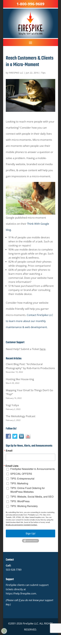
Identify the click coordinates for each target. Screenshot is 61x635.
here (43, 349)
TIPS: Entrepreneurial (22, 478)
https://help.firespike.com (21, 593)
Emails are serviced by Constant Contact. (21, 524)
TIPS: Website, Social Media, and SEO (31, 496)
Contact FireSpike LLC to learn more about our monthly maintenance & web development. (29, 321)
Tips (43, 72)
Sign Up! (30, 533)
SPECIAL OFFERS (21, 473)
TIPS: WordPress (20, 501)
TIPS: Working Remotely (24, 506)
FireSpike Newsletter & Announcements (32, 469)
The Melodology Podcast (20, 416)
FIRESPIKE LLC (16, 72)
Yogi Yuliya (12, 405)
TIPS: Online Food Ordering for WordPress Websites (27, 490)
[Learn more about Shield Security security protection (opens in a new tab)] (4, 631)
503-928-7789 (13, 569)
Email (9, 450)
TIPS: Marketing (19, 483)
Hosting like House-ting (20, 379)
